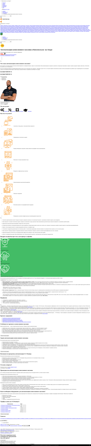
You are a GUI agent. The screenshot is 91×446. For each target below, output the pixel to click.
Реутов (50, 30)
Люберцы (2, 28)
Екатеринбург (52, 26)
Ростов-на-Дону (54, 30)
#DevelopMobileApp (73, 418)
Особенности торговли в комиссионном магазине (11, 318)
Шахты (26, 32)
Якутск (50, 32)
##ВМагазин (23, 418)
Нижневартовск (67, 28)
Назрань (41, 28)
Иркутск (82, 26)
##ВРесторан (28, 418)
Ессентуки (59, 26)
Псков (36, 30)
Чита (23, 32)
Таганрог (56, 31)
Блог (3, 7)
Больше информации (55, 445)
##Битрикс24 (4, 418)
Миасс (18, 28)
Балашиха (37, 25)
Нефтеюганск (62, 28)
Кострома (62, 27)
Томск (68, 31)
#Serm (89, 418)
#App (62, 418)
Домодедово (43, 26)
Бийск (57, 25)
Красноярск (75, 27)
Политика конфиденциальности (6, 432)
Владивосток (78, 25)
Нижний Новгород (79, 28)
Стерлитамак (41, 31)
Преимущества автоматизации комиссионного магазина (13, 320)
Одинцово (67, 29)
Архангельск (23, 25)
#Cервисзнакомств (66, 418)
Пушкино (39, 30)
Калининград (5, 27)
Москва (20, 28)
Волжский (11, 26)
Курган (79, 27)
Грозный (21, 26)
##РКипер (52, 418)
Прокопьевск (32, 30)
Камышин (20, 27)
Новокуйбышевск (8, 29)
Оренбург (80, 29)
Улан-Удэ (74, 31)
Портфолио (5, 5)
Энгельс (40, 32)
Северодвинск (3, 31)
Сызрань (48, 31)
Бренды (4, 4)
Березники (54, 25)
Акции (4, 3)
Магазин (4, 2)
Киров (33, 27)
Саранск (81, 30)
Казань (1, 27)
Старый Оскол (36, 31)
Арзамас (12, 25)
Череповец (17, 32)
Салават (68, 30)
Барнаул (41, 25)
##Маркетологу (42, 418)
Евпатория (48, 26)
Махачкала (14, 28)
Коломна (43, 27)
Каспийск (24, 27)
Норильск (56, 29)
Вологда (14, 26)
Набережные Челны (35, 28)
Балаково (34, 25)
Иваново (75, 26)
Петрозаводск (13, 30)
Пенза (1, 30)
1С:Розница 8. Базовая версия (6, 406)
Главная (4, 11)
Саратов (84, 30)
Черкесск (20, 32)
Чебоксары (9, 32)
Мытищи (30, 28)
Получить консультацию (5, 335)
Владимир (88, 25)
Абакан (1, 25)
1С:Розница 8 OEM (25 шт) (5, 411)
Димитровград (33, 26)
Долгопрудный (38, 26)
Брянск (67, 25)
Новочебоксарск (31, 29)
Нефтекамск (57, 28)
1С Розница (5, 13)
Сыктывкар (52, 31)
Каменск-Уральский (14, 27)
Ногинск (52, 29)
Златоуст (72, 26)
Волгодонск (6, 26)
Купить (24, 405)
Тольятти (65, 31)
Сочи (28, 31)
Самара (71, 30)
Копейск (55, 27)
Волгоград (2, 26)
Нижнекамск (73, 28)
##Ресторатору (48, 418)
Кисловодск (36, 27)
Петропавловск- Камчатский (21, 30)
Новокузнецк (2, 29)
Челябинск (13, 32)
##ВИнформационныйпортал (12, 418)
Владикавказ (83, 25)
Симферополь (20, 31)
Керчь (31, 27)
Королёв (58, 27)
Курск (81, 27)
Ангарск (9, 25)
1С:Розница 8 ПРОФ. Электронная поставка (9, 407)
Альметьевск (5, 25)
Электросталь (33, 32)
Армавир (16, 25)
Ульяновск (78, 31)
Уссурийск (82, 31)
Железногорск (63, 26)
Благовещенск (61, 25)
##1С (1, 418)
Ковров (40, 27)
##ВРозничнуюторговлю (35, 418)
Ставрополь (31, 31)
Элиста (37, 32)
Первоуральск (5, 30)
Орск (88, 29)
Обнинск (63, 29)
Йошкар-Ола (86, 26)
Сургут (45, 31)
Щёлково (29, 32)
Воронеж (17, 26)
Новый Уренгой (48, 29)
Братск (65, 25)
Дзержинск (28, 26)
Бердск (50, 25)
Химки (5, 32)
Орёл (77, 29)
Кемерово (27, 27)
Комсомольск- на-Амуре (49, 27)
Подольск (28, 30)
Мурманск (24, 28)
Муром (27, 28)
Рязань (66, 30)
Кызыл (84, 27)
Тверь (62, 31)
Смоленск (25, 31)
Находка (47, 28)
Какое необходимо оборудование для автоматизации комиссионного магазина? (17, 321)
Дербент (24, 26)
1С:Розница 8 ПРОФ (4, 409)
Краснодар (71, 27)
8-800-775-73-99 (13, 367)
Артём (19, 25)
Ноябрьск (60, 29)
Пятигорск (43, 30)
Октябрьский (71, 29)
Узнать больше (30, 306)
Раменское (47, 30)
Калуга (9, 27)
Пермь (9, 30)
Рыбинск (62, 30)
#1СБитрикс (59, 418)
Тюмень (70, 31)
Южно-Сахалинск (45, 32)
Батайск (44, 25)
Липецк (86, 27)
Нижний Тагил (85, 28)
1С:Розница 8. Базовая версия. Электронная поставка (10, 405)
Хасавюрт (2, 32)
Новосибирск (25, 29)
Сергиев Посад (11, 31)
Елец (56, 26)
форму (9, 368)
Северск (7, 31)
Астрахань (27, 25)
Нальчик (44, 28)
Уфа (84, 31)
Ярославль (53, 32)
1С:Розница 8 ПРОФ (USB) (5, 410)
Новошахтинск (42, 29)
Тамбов (59, 31)
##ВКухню (19, 418)
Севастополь (88, 30)
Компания (4, 6)
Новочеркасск (36, 29)
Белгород (47, 25)
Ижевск (79, 26)
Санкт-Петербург (76, 30)
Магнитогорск (6, 28)
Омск (75, 29)
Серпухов (16, 31)
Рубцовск (59, 30)
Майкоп (11, 28)
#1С (56, 418)
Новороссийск (20, 29)
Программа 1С (5, 12)
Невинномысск (52, 28)
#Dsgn (78, 418)
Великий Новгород (72, 25)
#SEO (80, 418)
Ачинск (30, 25)
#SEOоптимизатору (84, 418)
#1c (54, 418)
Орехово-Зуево (84, 29)
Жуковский (69, 26)
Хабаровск (87, 31)
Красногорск (66, 27)
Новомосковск (14, 29)
